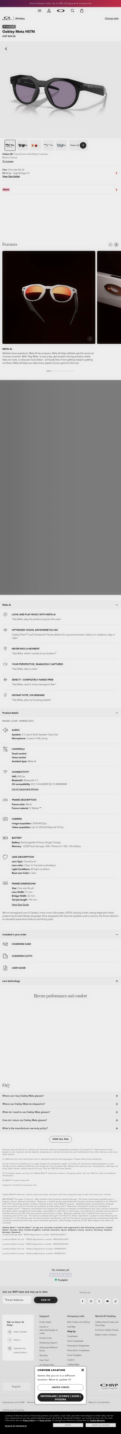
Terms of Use (45, 1420)
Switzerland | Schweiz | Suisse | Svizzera (60, 1398)
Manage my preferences (16, 1426)
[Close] (82, 1369)
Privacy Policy (29, 1420)
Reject (68, 1425)
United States (60, 1387)
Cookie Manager (97, 1420)
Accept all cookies (100, 1425)
